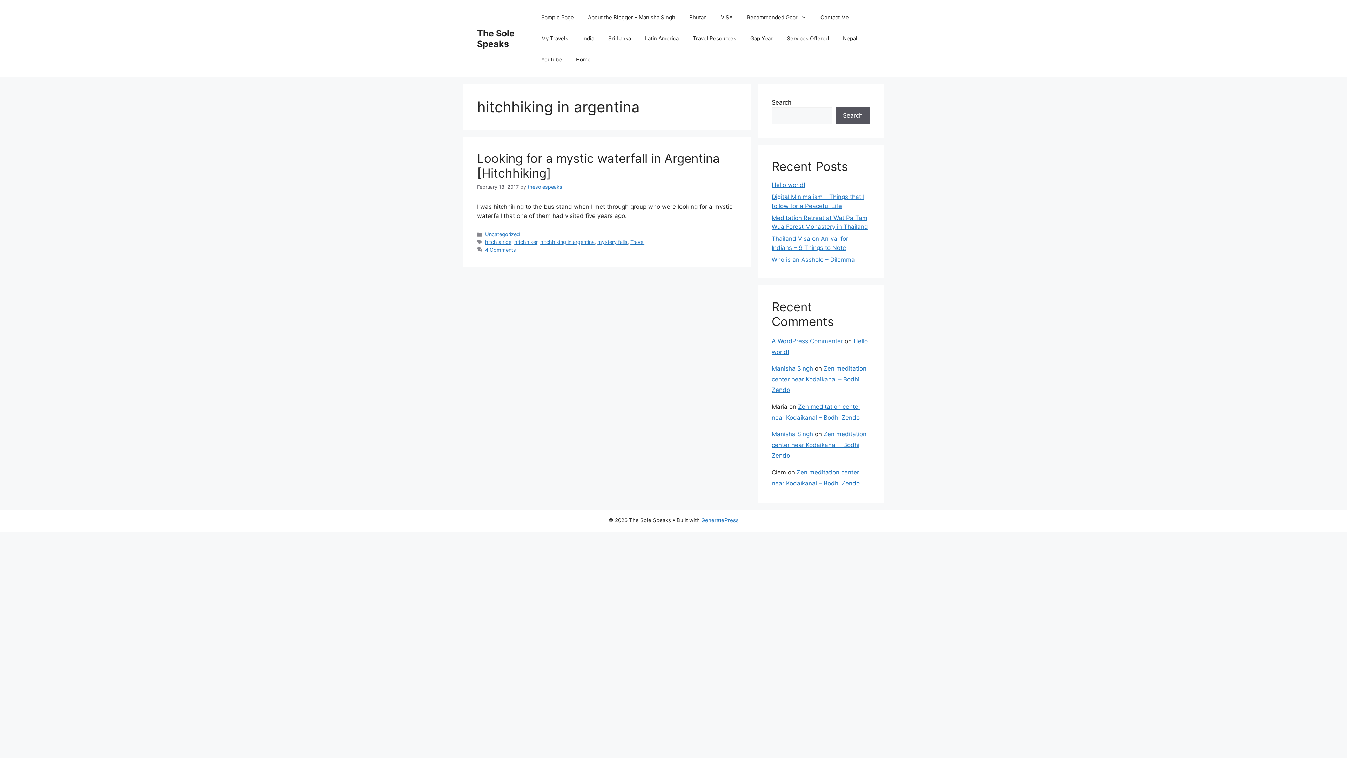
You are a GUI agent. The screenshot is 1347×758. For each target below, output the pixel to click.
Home (583, 59)
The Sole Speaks (496, 38)
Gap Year (761, 38)
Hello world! (788, 184)
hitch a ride (498, 242)
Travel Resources (714, 38)
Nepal (850, 38)
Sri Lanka (619, 38)
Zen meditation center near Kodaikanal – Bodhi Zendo (819, 379)
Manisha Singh (792, 368)
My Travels (554, 38)
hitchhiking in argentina (567, 242)
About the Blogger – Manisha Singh (631, 17)
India (588, 38)
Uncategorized (502, 234)
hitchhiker (525, 242)
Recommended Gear (772, 17)
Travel (637, 242)
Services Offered (808, 38)
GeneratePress (720, 520)
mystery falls (612, 242)
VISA (727, 17)
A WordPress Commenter (807, 341)
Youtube (551, 59)
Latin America (662, 38)
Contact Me (834, 17)
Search (781, 102)
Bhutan (698, 17)
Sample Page (557, 17)
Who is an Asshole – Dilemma (813, 259)
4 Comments (500, 250)
